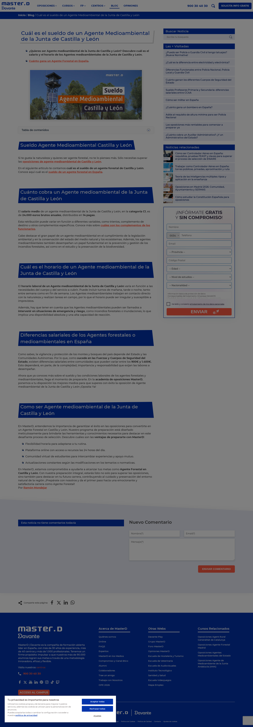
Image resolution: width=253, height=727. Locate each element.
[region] (60, 708)
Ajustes (97, 716)
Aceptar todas (97, 701)
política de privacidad (26, 715)
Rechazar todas (97, 709)
